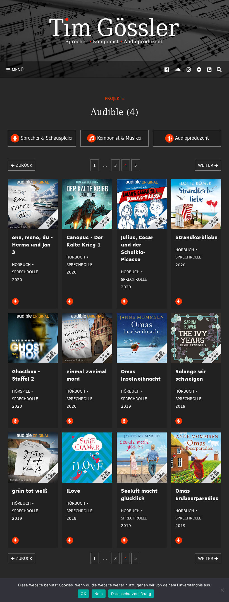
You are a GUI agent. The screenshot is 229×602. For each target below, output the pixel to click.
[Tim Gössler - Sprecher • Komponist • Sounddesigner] (114, 30)
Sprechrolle (25, 272)
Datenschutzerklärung (131, 593)
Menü (17, 70)
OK (83, 593)
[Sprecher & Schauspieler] (15, 301)
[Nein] (222, 590)
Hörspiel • (22, 391)
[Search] (219, 69)
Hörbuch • (23, 265)
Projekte (114, 98)
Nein (98, 593)
